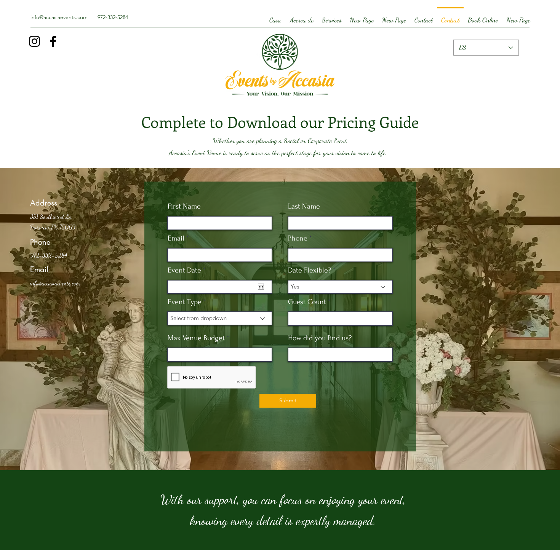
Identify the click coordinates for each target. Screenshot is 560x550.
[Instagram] (34, 41)
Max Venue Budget (196, 338)
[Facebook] (53, 41)
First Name (184, 206)
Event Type (185, 302)
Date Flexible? (309, 270)
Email (176, 238)
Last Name (304, 206)
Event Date (188, 270)
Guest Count (307, 302)
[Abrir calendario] (261, 287)
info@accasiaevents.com (59, 17)
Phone (297, 238)
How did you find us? (320, 338)
